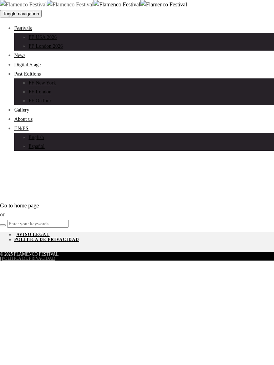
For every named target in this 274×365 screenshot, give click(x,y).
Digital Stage (27, 64)
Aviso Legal (33, 234)
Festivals (23, 28)
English (36, 137)
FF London (40, 91)
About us (23, 119)
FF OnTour (40, 100)
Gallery (21, 110)
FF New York (42, 83)
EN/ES (21, 128)
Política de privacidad (46, 239)
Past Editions (27, 74)
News (19, 55)
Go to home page (19, 205)
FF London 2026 (46, 46)
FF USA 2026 (43, 37)
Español (37, 146)
